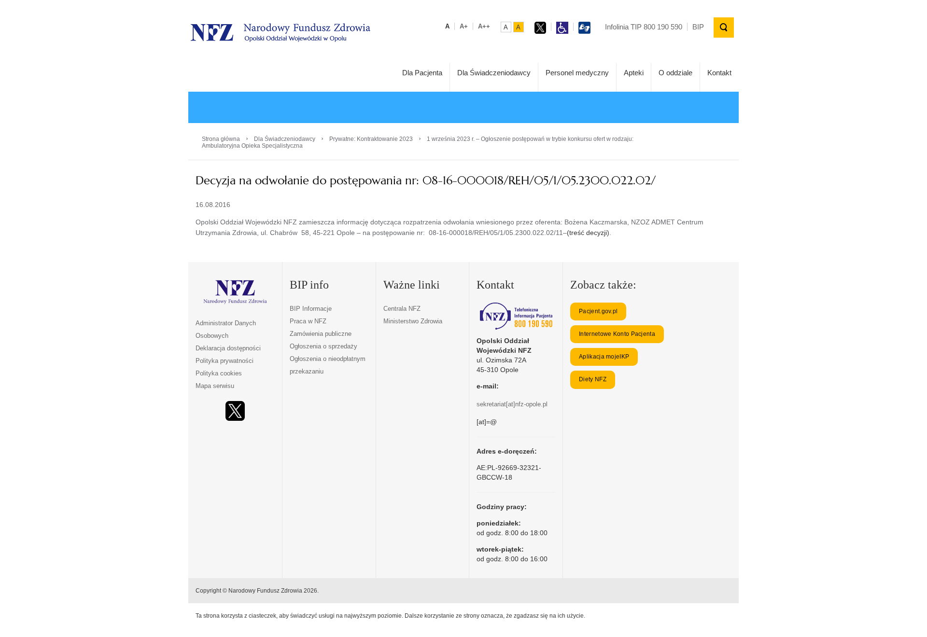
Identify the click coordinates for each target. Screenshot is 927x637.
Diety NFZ (592, 379)
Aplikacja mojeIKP (604, 356)
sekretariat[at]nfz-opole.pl (512, 404)
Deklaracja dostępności (228, 348)
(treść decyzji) (588, 232)
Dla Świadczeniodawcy (494, 73)
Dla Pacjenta (422, 73)
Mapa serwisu (215, 385)
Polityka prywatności (224, 360)
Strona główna (221, 139)
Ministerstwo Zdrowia (412, 321)
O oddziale (675, 73)
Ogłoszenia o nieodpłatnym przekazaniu (327, 365)
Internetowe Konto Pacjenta (617, 334)
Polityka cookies (219, 373)
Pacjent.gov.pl (598, 311)
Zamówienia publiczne (320, 333)
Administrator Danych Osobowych (226, 329)
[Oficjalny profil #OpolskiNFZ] (235, 411)
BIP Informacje (311, 308)
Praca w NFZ (308, 321)
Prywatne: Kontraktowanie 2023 (371, 139)
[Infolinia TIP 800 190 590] (516, 316)
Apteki (634, 73)
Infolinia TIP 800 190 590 (643, 27)
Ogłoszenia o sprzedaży (323, 346)
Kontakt (719, 73)
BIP (698, 27)
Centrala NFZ (402, 308)
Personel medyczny (577, 73)
